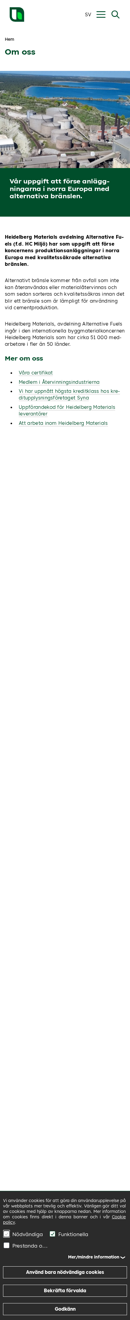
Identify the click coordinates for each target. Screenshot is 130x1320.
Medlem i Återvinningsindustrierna (59, 382)
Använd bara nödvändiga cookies (65, 1272)
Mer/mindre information (93, 1257)
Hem (9, 39)
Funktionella (73, 1234)
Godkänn (65, 1309)
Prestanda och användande (30, 1245)
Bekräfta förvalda (65, 1290)
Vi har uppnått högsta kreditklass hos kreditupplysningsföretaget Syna (69, 394)
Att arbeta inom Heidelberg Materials (63, 423)
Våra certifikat (36, 373)
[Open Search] (115, 14)
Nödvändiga (27, 1234)
